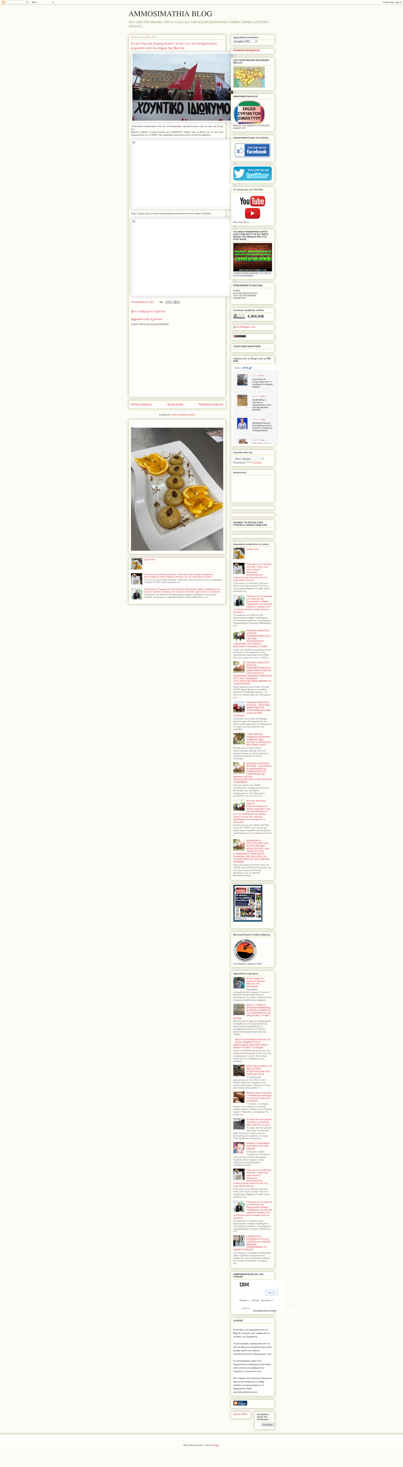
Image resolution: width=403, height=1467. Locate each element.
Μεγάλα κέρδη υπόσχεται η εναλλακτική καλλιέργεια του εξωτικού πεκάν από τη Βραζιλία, (259, 1096)
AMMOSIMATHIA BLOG (170, 13)
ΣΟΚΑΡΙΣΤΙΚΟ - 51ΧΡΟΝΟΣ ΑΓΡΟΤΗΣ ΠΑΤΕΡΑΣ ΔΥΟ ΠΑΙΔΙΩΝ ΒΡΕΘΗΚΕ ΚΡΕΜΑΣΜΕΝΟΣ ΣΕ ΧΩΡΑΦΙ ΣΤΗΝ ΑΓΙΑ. (251, 1243)
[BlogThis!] (169, 302)
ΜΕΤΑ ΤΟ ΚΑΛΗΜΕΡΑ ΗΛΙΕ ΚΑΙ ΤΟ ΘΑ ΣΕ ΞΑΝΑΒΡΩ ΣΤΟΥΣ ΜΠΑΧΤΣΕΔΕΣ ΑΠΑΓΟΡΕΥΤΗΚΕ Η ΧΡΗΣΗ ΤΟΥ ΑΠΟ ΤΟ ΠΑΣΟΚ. (251, 1043)
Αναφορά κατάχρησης (246, 50)
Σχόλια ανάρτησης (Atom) (183, 414)
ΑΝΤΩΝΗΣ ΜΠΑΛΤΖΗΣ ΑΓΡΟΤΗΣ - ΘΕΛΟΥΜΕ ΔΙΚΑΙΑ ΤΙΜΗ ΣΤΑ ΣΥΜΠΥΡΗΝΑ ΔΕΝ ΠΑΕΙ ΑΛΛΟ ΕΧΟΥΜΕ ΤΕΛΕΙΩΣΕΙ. (251, 709)
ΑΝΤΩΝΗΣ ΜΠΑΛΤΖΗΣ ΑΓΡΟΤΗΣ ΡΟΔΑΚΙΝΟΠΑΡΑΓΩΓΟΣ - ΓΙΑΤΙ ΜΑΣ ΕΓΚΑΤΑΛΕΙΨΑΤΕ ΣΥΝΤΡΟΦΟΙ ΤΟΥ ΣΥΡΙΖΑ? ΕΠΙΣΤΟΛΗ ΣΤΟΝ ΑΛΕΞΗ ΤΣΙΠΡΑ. (252, 638)
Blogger (215, 1445)
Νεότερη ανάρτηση (141, 404)
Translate (256, 462)
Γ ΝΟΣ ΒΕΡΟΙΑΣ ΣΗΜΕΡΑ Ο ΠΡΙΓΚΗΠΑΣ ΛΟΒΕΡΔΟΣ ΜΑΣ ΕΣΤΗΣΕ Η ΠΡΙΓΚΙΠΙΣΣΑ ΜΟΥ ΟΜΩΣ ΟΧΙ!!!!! (258, 739)
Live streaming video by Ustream (265, 1310)
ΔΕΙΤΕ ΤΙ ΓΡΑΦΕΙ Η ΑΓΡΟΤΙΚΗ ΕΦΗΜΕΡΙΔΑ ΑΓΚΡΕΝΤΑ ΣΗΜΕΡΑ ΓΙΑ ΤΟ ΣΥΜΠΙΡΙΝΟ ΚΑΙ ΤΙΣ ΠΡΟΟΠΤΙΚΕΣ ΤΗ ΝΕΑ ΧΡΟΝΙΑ (252, 1011)
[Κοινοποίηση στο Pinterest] (178, 302)
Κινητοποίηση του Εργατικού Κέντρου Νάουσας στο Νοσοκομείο (255, 982)
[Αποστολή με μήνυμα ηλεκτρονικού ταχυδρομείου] (166, 302)
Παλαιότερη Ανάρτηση (211, 404)
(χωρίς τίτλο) (149, 559)
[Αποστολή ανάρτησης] (161, 302)
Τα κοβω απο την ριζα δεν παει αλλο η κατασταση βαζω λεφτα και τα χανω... (259, 1122)
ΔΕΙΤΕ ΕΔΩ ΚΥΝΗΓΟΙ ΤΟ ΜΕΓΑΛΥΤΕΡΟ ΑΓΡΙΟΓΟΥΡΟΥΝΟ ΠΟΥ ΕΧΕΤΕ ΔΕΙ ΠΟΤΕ (259, 1070)
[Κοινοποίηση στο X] (172, 302)
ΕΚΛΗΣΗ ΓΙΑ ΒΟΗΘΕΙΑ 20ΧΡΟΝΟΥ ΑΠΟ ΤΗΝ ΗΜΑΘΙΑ (257, 1146)
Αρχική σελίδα (175, 404)
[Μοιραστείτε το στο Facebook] (175, 302)
